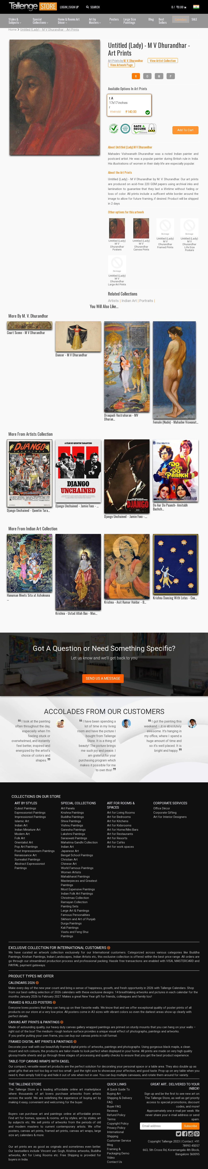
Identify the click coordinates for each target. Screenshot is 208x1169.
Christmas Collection (75, 898)
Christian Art (69, 859)
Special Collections (40, 21)
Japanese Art (70, 851)
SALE (194, 19)
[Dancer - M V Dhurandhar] (78, 336)
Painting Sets (69, 906)
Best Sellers (163, 21)
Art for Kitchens (117, 821)
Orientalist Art (24, 842)
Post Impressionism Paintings (35, 851)
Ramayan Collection (74, 902)
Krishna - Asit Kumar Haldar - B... (125, 602)
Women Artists (71, 872)
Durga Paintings (71, 923)
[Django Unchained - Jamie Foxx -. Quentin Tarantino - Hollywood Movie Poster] (127, 476)
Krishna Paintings (72, 812)
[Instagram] (190, 1135)
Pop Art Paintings (26, 847)
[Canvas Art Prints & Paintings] (61, 1022)
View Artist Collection (163, 60)
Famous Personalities (75, 915)
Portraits (146, 301)
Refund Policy (116, 1115)
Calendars (180, 19)
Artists (113, 301)
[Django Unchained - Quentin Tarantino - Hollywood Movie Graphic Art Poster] (29, 473)
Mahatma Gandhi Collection (79, 842)
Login (63, 7)
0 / (177, 7)
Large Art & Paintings (75, 910)
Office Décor (161, 808)
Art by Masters (94, 21)
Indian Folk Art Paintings (77, 893)
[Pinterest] (196, 1135)
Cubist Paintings (25, 808)
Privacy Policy (116, 1128)
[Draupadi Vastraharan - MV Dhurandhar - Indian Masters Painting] (127, 366)
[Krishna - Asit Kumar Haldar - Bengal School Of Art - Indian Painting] (127, 566)
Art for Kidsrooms (119, 825)
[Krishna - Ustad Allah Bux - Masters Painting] (78, 572)
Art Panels (68, 808)
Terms (111, 1119)
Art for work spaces (120, 847)
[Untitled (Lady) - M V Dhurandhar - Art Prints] (55, 97)
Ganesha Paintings (73, 829)
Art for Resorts (117, 838)
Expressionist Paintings (30, 812)
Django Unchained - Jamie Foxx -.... (125, 517)
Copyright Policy (118, 1123)
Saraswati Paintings (74, 838)
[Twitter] (178, 1135)
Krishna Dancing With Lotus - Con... (175, 598)
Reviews (112, 1111)
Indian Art (129, 301)
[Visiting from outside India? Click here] (108, 948)
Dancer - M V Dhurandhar (71, 355)
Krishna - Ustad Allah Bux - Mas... (76, 613)
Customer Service (119, 1140)
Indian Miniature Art (27, 829)
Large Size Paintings (130, 21)
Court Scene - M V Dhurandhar (26, 333)
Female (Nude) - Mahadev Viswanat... (175, 422)
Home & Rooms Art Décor (69, 21)
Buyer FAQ (114, 1106)
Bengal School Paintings (77, 855)
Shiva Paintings (71, 821)
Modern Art (22, 834)
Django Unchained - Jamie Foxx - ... (77, 506)
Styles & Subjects (14, 21)
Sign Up (74, 7)
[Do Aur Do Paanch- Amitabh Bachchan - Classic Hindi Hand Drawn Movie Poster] (175, 470)
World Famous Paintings (77, 868)
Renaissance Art (26, 855)
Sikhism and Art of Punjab (78, 919)
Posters (114, 19)
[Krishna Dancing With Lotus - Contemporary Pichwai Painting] (175, 564)
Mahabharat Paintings (75, 876)
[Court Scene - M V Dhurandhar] (29, 325)
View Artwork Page (121, 65)
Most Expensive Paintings (78, 889)
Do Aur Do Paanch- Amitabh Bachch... (170, 507)
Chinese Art (69, 864)
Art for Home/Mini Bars (122, 829)
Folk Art (20, 838)
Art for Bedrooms (119, 817)
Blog (151, 19)
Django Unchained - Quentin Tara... (28, 510)
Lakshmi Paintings (73, 834)
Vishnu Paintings (72, 825)
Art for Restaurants (120, 834)
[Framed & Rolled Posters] (54, 1002)
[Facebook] (184, 1135)
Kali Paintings (70, 928)
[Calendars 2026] (37, 982)
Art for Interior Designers (170, 817)
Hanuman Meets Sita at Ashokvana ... (28, 597)
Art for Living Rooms (121, 812)
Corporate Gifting (165, 812)
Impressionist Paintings (30, 817)
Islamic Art (22, 821)
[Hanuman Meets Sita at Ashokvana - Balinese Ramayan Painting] (29, 563)
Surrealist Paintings (27, 859)
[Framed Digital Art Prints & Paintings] (75, 1041)
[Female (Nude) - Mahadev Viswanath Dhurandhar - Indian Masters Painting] (175, 370)
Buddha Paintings (72, 817)
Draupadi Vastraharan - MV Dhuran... (121, 417)
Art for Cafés (116, 842)
